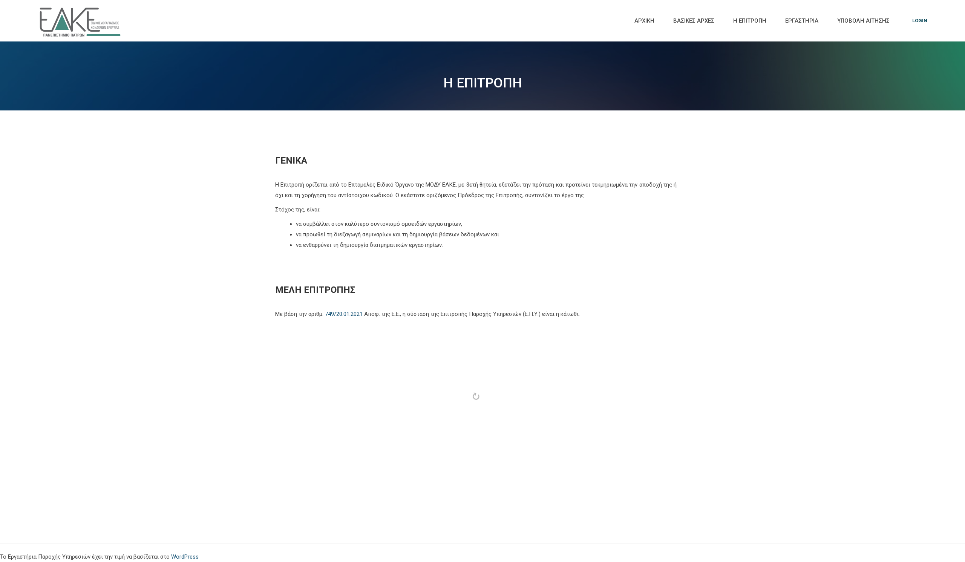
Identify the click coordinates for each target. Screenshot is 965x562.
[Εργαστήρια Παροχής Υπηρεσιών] (81, 20)
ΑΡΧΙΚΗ (644, 20)
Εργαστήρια (801, 20)
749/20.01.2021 (344, 314)
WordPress (185, 556)
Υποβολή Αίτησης (863, 20)
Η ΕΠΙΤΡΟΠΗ (749, 20)
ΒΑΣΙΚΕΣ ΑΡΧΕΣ (693, 20)
